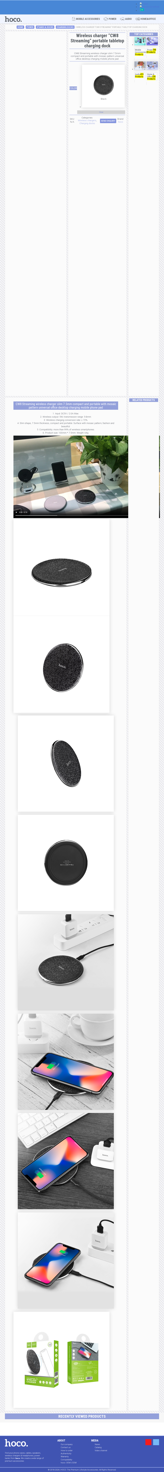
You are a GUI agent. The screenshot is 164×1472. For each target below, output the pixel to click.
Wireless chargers (87, 120)
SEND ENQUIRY (108, 121)
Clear (101, 112)
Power (30, 27)
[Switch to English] (144, 4)
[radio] (103, 86)
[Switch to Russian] (142, 10)
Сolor (73, 88)
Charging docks (65, 27)
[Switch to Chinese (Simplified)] (149, 7)
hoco (120, 121)
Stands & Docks (45, 27)
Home (20, 27)
